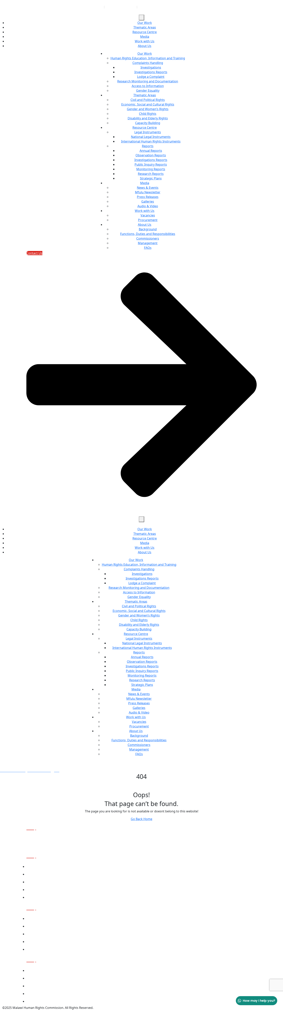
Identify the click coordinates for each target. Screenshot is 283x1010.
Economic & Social (38, 926)
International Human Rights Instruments (151, 141)
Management (147, 243)
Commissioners (147, 238)
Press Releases (147, 197)
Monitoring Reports (150, 169)
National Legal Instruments (151, 137)
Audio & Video (147, 206)
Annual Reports (151, 150)
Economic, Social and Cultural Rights (147, 104)
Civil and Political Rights (148, 100)
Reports (147, 146)
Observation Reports (151, 155)
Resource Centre (144, 32)
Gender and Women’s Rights (147, 109)
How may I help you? (259, 1000)
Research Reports (151, 174)
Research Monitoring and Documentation (147, 81)
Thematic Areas (144, 27)
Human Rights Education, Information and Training (148, 58)
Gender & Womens (39, 934)
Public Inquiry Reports (151, 164)
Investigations (151, 67)
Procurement (147, 220)
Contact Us (33, 897)
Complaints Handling (147, 63)
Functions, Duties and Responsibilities (147, 234)
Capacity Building (147, 123)
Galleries (147, 201)
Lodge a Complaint (150, 77)
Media (144, 36)
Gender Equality (147, 90)
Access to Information (148, 86)
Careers (31, 890)
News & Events (147, 187)
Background (148, 229)
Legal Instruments (147, 132)
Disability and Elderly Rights (148, 118)
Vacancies (148, 215)
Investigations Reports (150, 72)
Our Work (144, 23)
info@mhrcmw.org (154, 7)
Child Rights (147, 114)
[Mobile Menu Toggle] (141, 17)
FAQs (148, 248)
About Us (144, 46)
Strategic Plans (151, 178)
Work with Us (144, 41)
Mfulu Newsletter (147, 192)
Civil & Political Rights (40, 919)
